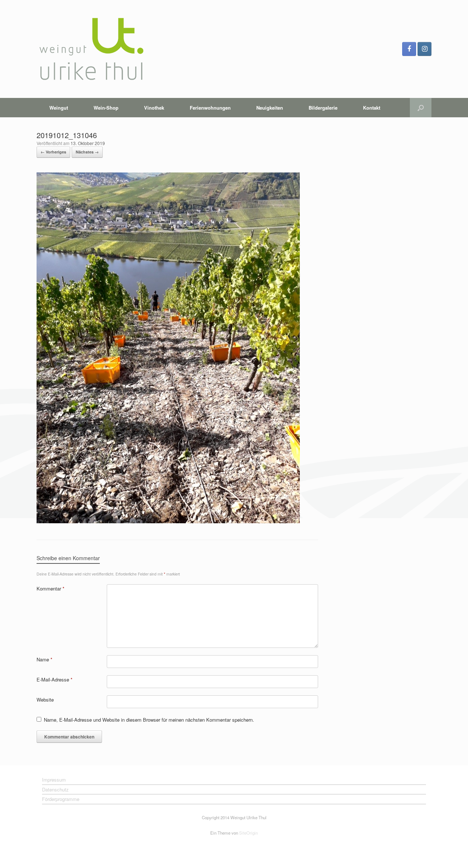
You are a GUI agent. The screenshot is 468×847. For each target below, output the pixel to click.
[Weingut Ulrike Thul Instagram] (424, 49)
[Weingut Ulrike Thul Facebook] (409, 49)
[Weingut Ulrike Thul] (91, 48)
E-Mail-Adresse (54, 679)
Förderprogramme (60, 798)
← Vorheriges (53, 152)
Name (44, 659)
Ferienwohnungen (210, 107)
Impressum (54, 779)
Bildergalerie (323, 107)
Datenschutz (55, 789)
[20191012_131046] (168, 521)
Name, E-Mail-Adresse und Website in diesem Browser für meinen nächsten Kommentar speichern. (149, 719)
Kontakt (371, 107)
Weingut (58, 107)
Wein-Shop (106, 107)
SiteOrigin (248, 833)
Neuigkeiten (269, 107)
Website (45, 699)
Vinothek (154, 107)
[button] (420, 107)
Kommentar (50, 588)
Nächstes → (87, 152)
